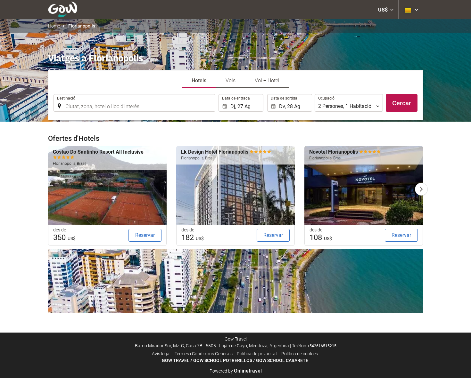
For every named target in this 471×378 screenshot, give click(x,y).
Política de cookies (299, 353)
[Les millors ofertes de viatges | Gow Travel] (62, 9)
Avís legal (161, 353)
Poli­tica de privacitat (257, 353)
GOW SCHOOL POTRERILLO (221, 360)
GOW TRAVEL (175, 360)
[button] (385, 9)
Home (54, 25)
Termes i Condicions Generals (204, 353)
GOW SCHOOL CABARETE (282, 360)
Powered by (236, 371)
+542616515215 (321, 346)
